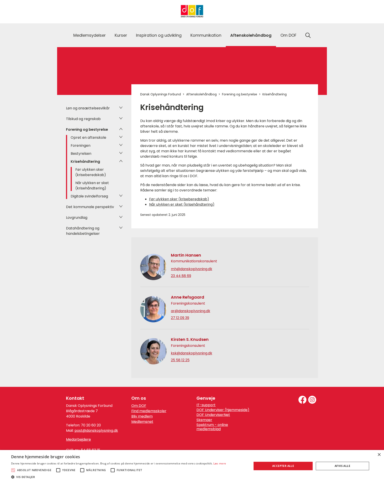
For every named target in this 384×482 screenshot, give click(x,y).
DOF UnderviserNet (213, 415)
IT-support (206, 405)
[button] (118, 477)
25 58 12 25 (180, 360)
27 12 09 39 (180, 318)
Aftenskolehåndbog (251, 35)
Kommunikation (205, 35)
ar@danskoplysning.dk (190, 311)
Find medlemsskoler (148, 411)
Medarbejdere (78, 439)
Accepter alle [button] (283, 466)
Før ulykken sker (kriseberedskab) (90, 172)
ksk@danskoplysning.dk (191, 353)
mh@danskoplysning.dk (191, 269)
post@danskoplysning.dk (96, 430)
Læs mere (219, 463)
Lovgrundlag (76, 217)
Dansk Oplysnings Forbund (160, 94)
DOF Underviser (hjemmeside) (222, 410)
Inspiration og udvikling (159, 35)
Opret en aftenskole (88, 137)
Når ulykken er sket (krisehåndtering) (92, 185)
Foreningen (80, 145)
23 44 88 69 (181, 276)
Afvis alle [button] (342, 466)
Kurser (121, 35)
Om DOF (288, 35)
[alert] (192, 466)
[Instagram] (312, 400)
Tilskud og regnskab (83, 118)
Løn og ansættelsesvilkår (88, 108)
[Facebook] (302, 400)
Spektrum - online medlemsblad (212, 427)
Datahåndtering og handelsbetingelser (83, 231)
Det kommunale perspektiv (90, 206)
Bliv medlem (142, 416)
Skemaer (204, 420)
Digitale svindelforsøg (89, 196)
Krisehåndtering (85, 161)
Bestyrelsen (81, 153)
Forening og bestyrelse (87, 129)
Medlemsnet (142, 421)
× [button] (379, 454)
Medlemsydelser (89, 35)
